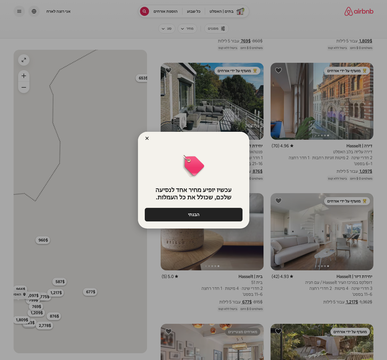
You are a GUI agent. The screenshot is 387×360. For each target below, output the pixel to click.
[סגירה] (147, 138)
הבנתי (193, 214)
